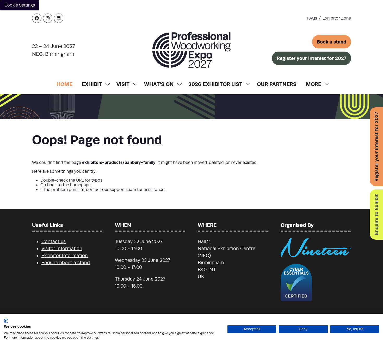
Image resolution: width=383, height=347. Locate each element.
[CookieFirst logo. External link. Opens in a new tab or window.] (6, 321)
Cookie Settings (19, 5)
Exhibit (92, 84)
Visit (122, 84)
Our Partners (276, 84)
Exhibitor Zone (337, 18)
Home (64, 84)
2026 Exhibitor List (215, 84)
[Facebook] (36, 18)
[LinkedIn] (58, 18)
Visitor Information (61, 248)
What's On (159, 84)
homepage (80, 185)
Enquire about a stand (65, 262)
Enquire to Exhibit (376, 214)
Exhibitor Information (64, 255)
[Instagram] (47, 18)
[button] (331, 41)
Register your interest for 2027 (376, 147)
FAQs (312, 18)
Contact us (53, 241)
